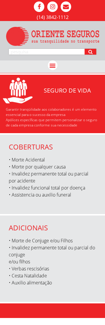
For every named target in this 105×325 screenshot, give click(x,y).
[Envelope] (66, 6)
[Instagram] (52, 6)
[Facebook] (39, 6)
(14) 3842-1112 (53, 17)
